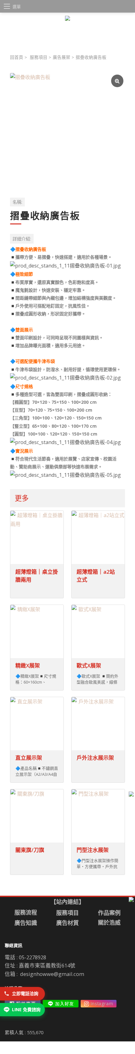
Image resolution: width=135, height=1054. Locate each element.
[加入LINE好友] (60, 1003)
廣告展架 (61, 57)
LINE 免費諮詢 (26, 1009)
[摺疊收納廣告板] (67, 130)
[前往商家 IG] (98, 1003)
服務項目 (38, 57)
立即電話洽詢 (25, 993)
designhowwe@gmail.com (52, 974)
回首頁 (16, 57)
